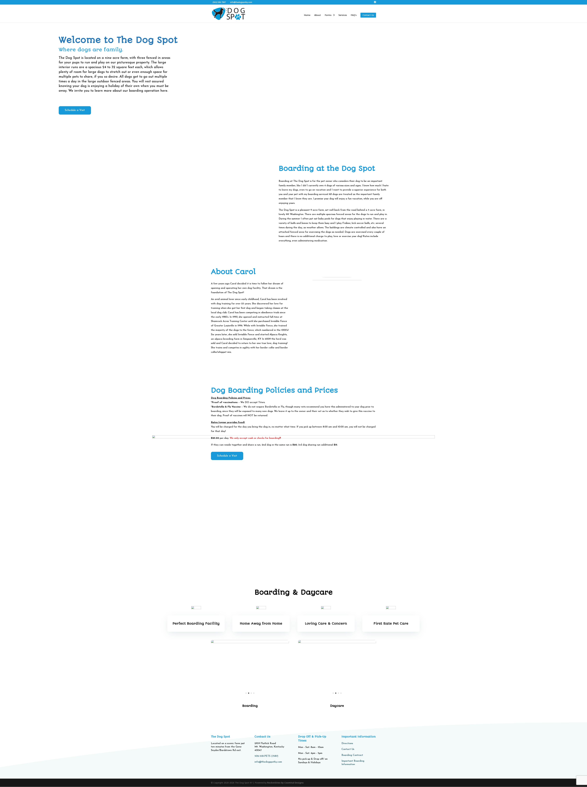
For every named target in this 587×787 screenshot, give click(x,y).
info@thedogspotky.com (268, 762)
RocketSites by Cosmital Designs (285, 782)
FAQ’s (353, 15)
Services (342, 15)
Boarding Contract (352, 755)
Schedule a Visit (75, 110)
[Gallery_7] (337, 698)
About (317, 15)
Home (307, 15)
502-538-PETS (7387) (266, 756)
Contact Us (347, 749)
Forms (328, 15)
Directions (347, 743)
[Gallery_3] (250, 642)
